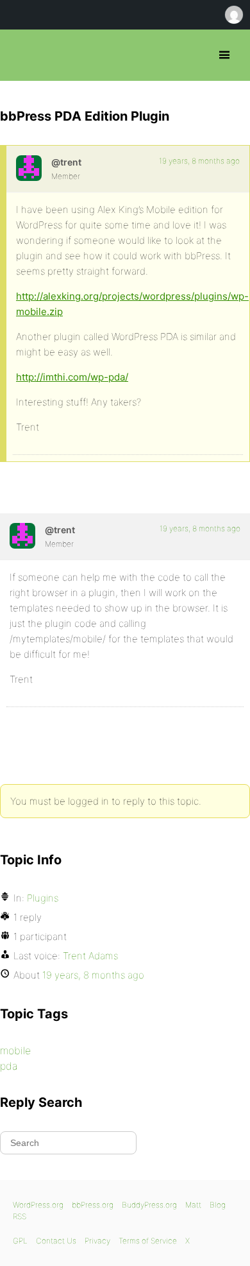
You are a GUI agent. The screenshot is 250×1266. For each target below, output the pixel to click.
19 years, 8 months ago (199, 161)
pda (9, 1065)
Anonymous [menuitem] (233, 15)
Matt (193, 1205)
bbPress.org (21, 55)
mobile (15, 1050)
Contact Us (56, 1240)
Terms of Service (148, 1240)
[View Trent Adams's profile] (29, 168)
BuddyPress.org (149, 1205)
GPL (20, 1240)
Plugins (42, 898)
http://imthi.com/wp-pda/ (72, 377)
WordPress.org (38, 1205)
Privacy (97, 1240)
